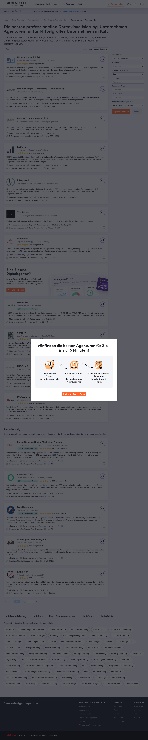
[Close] (114, 342)
